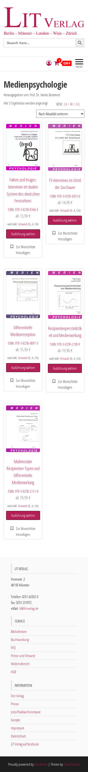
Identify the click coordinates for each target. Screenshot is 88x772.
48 (71, 104)
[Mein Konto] (49, 63)
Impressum (17, 727)
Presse (15, 703)
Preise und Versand (23, 655)
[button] (23, 249)
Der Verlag (17, 695)
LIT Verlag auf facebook (25, 744)
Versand (22, 224)
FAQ (13, 647)
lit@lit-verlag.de (28, 608)
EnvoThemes (72, 764)
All (78, 104)
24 (65, 104)
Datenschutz (18, 736)
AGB (13, 671)
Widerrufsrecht (20, 663)
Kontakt (15, 719)
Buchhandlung (20, 639)
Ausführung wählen (23, 233)
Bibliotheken (19, 631)
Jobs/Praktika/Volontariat (25, 711)
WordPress (40, 764)
